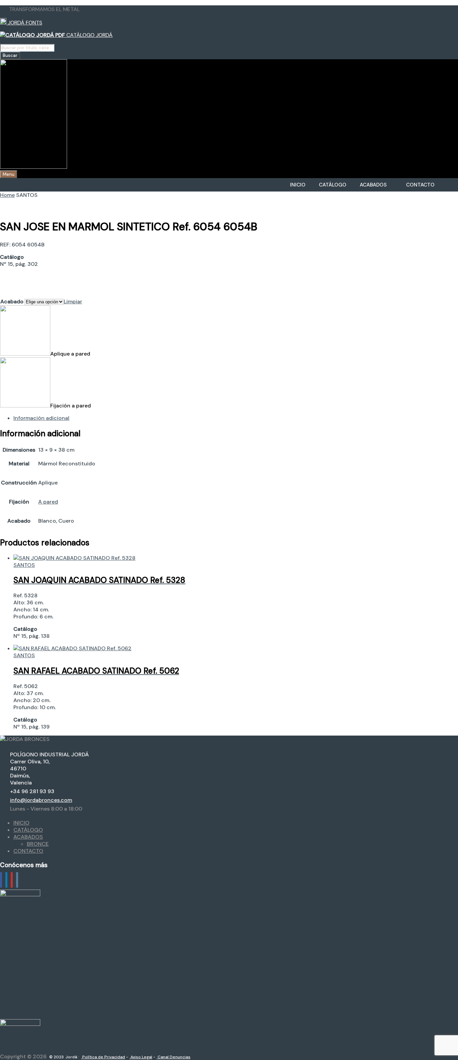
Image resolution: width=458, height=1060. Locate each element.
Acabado (11, 301)
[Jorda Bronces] (33, 166)
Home (7, 195)
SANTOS (24, 565)
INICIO (297, 184)
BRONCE (38, 843)
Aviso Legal (140, 1057)
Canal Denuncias (173, 1057)
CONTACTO (420, 184)
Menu (8, 174)
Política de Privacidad (103, 1057)
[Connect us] (1, 880)
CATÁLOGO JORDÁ (89, 35)
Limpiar (73, 301)
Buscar (10, 55)
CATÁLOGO (332, 184)
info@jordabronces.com (41, 800)
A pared (48, 501)
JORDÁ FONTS (24, 22)
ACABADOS (373, 184)
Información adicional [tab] (41, 418)
